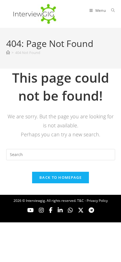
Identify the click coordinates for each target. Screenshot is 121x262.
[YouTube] (30, 210)
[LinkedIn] (60, 210)
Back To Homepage (60, 177)
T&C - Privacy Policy (92, 200)
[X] (70, 210)
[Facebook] (51, 210)
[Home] (8, 52)
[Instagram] (41, 210)
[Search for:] (111, 10)
